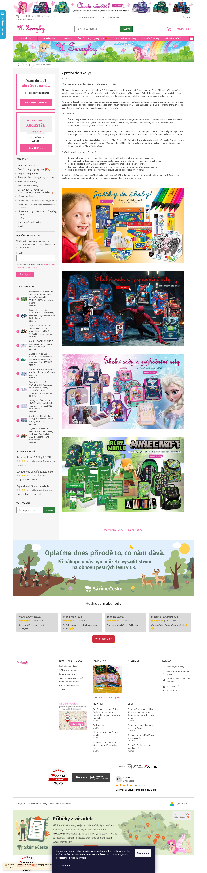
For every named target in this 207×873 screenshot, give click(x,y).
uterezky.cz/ (173, 686)
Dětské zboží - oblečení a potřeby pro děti (37, 200)
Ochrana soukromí (67, 674)
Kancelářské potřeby (27, 181)
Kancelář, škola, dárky (28, 185)
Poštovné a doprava (113, 17)
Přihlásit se (25, 274)
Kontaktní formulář (36, 102)
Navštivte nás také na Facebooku (178, 680)
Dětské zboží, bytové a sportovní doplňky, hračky (37, 213)
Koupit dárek (35, 147)
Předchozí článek (113, 530)
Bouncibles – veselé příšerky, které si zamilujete (141, 737)
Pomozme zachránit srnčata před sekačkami (140, 727)
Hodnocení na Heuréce (69, 681)
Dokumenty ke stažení (69, 685)
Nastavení (64, 865)
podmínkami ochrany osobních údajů (35, 266)
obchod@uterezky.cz (177, 666)
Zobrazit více (103, 639)
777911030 (172, 690)
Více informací (78, 858)
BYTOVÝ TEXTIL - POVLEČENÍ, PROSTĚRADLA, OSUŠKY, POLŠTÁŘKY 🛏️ (36, 191)
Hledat (126, 28)
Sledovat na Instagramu (109, 697)
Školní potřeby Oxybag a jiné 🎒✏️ (34, 169)
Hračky (21, 218)
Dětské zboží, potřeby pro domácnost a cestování (36, 206)
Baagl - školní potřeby (28, 173)
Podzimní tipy (99, 725)
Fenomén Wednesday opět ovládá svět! (140, 747)
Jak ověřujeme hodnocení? (71, 677)
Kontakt (62, 689)
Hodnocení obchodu (104, 603)
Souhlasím (143, 853)
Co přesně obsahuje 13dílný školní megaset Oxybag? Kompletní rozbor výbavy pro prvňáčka (106, 714)
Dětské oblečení (25, 196)
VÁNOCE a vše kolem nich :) (30, 222)
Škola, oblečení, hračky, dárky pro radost (37, 177)
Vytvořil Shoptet (183, 803)
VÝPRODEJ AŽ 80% (26, 165)
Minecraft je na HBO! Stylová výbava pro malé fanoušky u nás (106, 745)
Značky (21, 226)
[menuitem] (25, 38)
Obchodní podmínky (87, 17)
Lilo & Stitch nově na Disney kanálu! (105, 734)
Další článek (135, 530)
